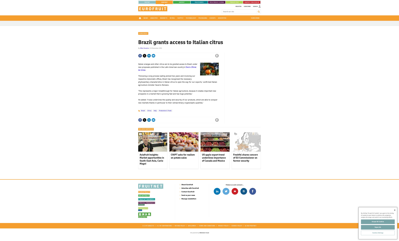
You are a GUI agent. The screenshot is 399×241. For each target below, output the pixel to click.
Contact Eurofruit (187, 192)
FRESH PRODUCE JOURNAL (216, 2)
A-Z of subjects (148, 226)
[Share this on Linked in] (149, 56)
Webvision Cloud (204, 233)
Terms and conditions (207, 226)
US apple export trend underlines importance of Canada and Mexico (214, 157)
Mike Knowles (144, 48)
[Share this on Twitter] (144, 56)
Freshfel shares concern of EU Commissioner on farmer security (245, 157)
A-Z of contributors (164, 226)
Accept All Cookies (378, 221)
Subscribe (247, 6)
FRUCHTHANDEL (199, 2)
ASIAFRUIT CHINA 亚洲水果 (251, 2)
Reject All (378, 227)
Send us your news (188, 195)
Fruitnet (147, 2)
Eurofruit (143, 33)
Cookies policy (236, 226)
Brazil (143, 111)
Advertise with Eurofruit (190, 188)
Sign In (255, 6)
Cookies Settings (377, 233)
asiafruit (182, 2)
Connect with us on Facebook (252, 191)
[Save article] (217, 56)
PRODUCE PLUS (234, 2)
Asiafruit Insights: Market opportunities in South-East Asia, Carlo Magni (152, 159)
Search (258, 11)
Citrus (149, 111)
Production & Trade (165, 111)
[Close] (394, 210)
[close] (218, 51)
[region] (377, 223)
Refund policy (180, 226)
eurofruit (164, 2)
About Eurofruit (187, 185)
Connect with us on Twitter (226, 191)
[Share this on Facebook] (140, 56)
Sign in (192, 51)
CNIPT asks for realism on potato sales (183, 156)
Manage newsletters (188, 199)
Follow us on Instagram (243, 191)
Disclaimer (192, 226)
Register (238, 6)
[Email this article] (153, 56)
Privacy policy (223, 226)
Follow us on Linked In (217, 191)
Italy (155, 111)
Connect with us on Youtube (235, 191)
